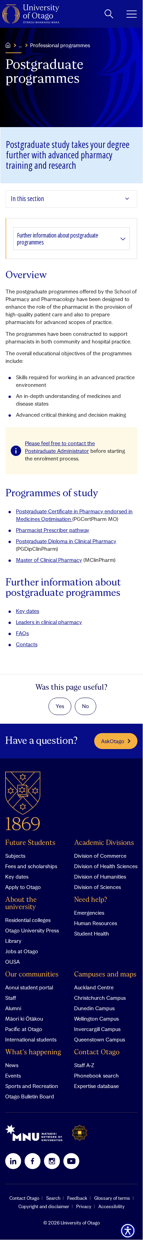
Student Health (91, 933)
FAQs (22, 633)
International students (30, 1039)
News (11, 1065)
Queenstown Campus (99, 1039)
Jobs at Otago (21, 951)
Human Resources (95, 923)
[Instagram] (52, 1161)
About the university (21, 903)
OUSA (12, 961)
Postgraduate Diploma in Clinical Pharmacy (66, 541)
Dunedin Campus (94, 1008)
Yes (60, 706)
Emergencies (89, 912)
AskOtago (112, 741)
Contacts (26, 644)
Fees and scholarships (31, 866)
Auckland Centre (94, 987)
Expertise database (96, 1086)
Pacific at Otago (23, 1029)
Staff (10, 997)
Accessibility (111, 1206)
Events (13, 1075)
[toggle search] (109, 14)
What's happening (33, 1052)
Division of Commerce (100, 855)
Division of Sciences (97, 887)
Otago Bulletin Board (29, 1096)
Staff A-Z (84, 1065)
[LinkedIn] (13, 1161)
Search (53, 1198)
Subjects (15, 855)
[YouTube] (71, 1161)
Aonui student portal (29, 987)
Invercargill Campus (97, 1029)
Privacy (83, 1206)
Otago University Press (32, 930)
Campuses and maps (105, 974)
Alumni (13, 1008)
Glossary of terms (112, 1198)
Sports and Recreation (31, 1086)
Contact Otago (96, 1052)
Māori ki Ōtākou (24, 1018)
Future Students (30, 843)
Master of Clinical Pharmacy (49, 560)
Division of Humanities (100, 876)
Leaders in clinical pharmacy (49, 622)
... (20, 45)
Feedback (77, 1198)
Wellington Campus (96, 1018)
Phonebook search (96, 1075)
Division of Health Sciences (105, 866)
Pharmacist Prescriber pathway (52, 530)
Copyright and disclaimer (43, 1206)
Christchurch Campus (100, 997)
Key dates (27, 611)
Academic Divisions (104, 843)
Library (13, 941)
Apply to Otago (23, 887)
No (85, 706)
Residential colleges (28, 920)
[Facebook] (33, 1161)
